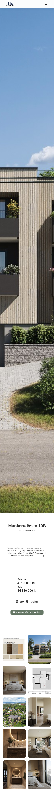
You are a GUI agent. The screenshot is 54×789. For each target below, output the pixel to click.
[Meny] (46, 4)
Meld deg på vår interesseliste (27, 612)
